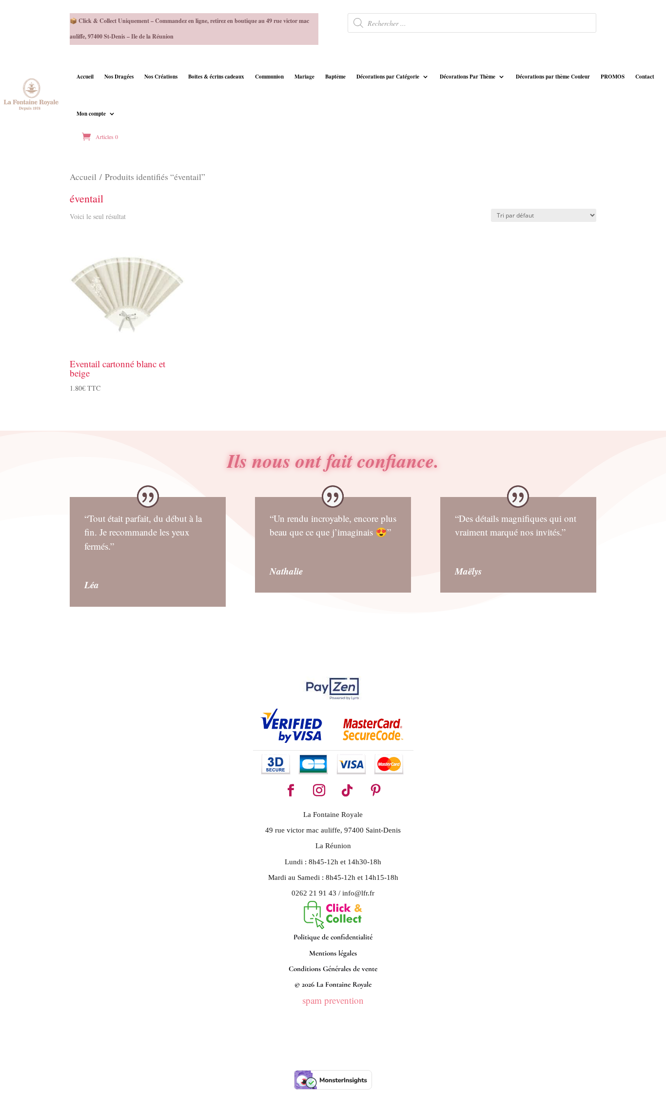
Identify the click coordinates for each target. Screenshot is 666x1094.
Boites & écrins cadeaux (216, 76)
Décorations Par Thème (467, 76)
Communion (269, 76)
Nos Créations (160, 76)
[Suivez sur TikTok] (347, 790)
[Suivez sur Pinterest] (375, 790)
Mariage (304, 76)
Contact (644, 76)
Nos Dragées (119, 76)
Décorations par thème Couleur (553, 76)
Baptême (335, 76)
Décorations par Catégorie (387, 76)
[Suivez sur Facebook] (290, 790)
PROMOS (613, 76)
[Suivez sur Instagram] (319, 790)
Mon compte (91, 114)
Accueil (85, 76)
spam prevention (333, 1000)
